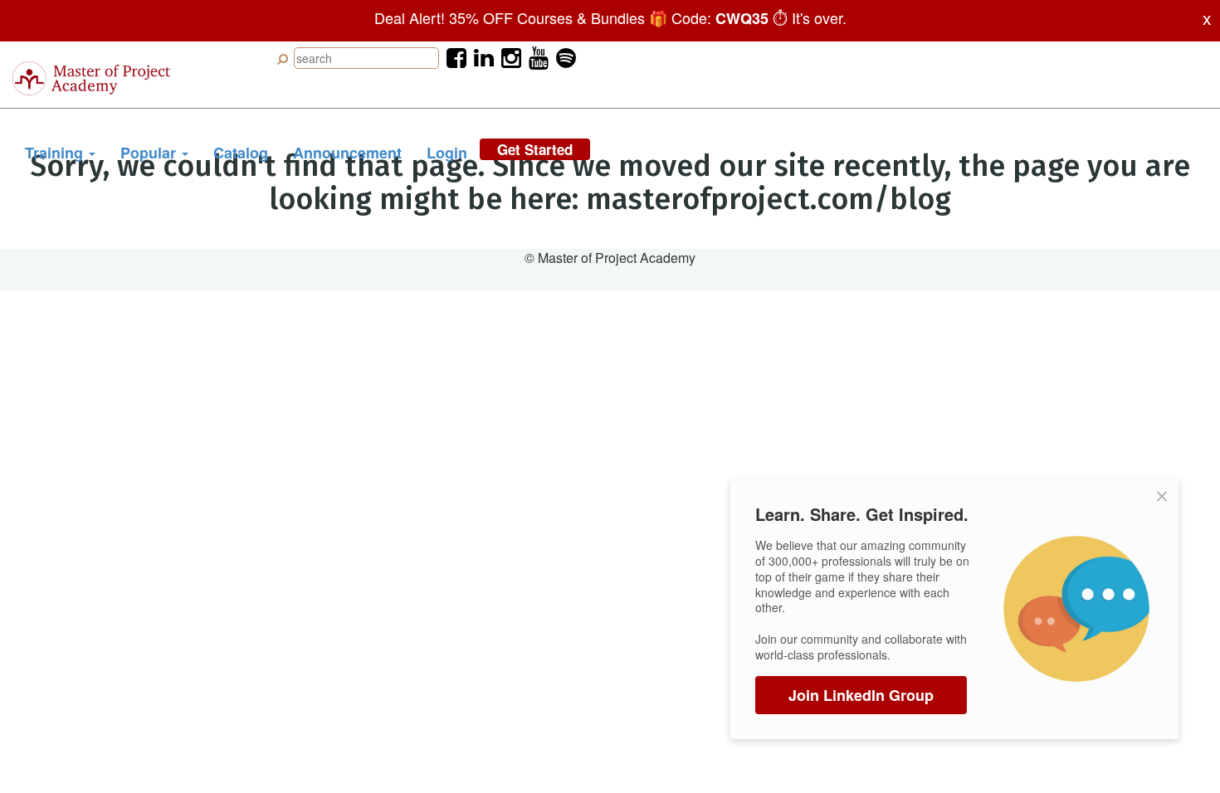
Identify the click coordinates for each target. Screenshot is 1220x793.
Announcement (347, 152)
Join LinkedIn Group (861, 695)
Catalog (240, 152)
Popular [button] (150, 152)
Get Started (535, 149)
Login (447, 152)
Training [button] (56, 152)
